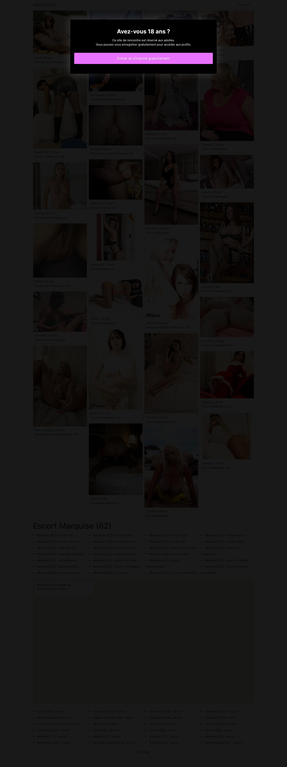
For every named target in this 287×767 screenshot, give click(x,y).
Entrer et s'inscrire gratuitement (143, 58)
